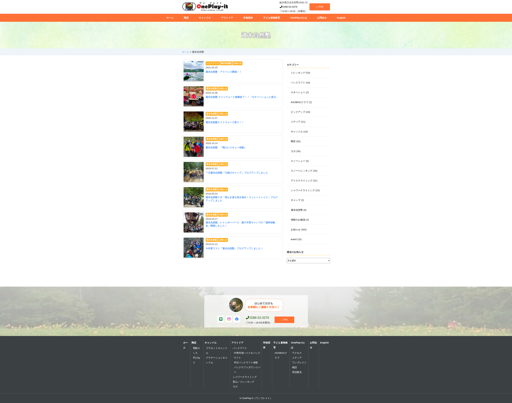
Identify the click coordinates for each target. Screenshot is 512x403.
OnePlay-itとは (298, 17)
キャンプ (295, 200)
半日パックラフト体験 (246, 362)
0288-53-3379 (289, 6)
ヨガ (293, 151)
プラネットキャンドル (216, 350)
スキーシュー (298, 92)
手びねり (196, 360)
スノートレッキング (301, 170)
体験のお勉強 (298, 219)
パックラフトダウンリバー (247, 369)
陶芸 (186, 17)
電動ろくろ (196, 350)
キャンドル (205, 17)
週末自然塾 (226, 63)
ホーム (170, 17)
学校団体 (248, 17)
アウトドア (227, 17)
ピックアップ (298, 112)
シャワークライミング (303, 190)
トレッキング (298, 72)
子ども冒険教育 (271, 17)
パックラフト (212, 63)
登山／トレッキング (243, 381)
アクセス (297, 353)
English (341, 17)
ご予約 (319, 6)
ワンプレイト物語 (299, 365)
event (294, 239)
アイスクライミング (301, 180)
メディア (295, 121)
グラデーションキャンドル (216, 360)
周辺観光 (297, 372)
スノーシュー (298, 161)
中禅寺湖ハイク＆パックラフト (247, 355)
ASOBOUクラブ (299, 102)
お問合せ (322, 17)
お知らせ (237, 63)
